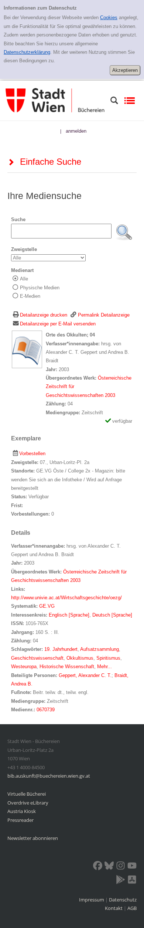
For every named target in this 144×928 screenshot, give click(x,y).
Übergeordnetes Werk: (72, 378)
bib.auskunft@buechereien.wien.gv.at (48, 775)
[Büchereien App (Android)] (120, 881)
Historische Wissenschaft (67, 666)
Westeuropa (24, 666)
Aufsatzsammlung (99, 649)
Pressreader (20, 820)
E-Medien (30, 296)
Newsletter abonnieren (32, 838)
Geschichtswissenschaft (37, 658)
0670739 (46, 709)
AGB (132, 908)
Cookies (108, 17)
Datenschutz (123, 899)
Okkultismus (79, 658)
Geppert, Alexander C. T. (85, 675)
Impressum (92, 899)
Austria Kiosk (21, 811)
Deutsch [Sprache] (112, 615)
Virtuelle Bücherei (26, 794)
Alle (24, 279)
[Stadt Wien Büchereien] (55, 100)
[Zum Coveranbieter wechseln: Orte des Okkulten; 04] (27, 349)
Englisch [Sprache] (69, 615)
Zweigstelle (24, 249)
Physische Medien (39, 287)
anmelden (76, 131)
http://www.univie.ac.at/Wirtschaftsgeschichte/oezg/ (66, 597)
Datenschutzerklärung (27, 52)
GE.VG (47, 606)
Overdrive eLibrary (27, 802)
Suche (18, 219)
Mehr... (104, 666)
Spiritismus (108, 658)
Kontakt (114, 908)
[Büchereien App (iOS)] (132, 881)
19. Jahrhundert (61, 649)
